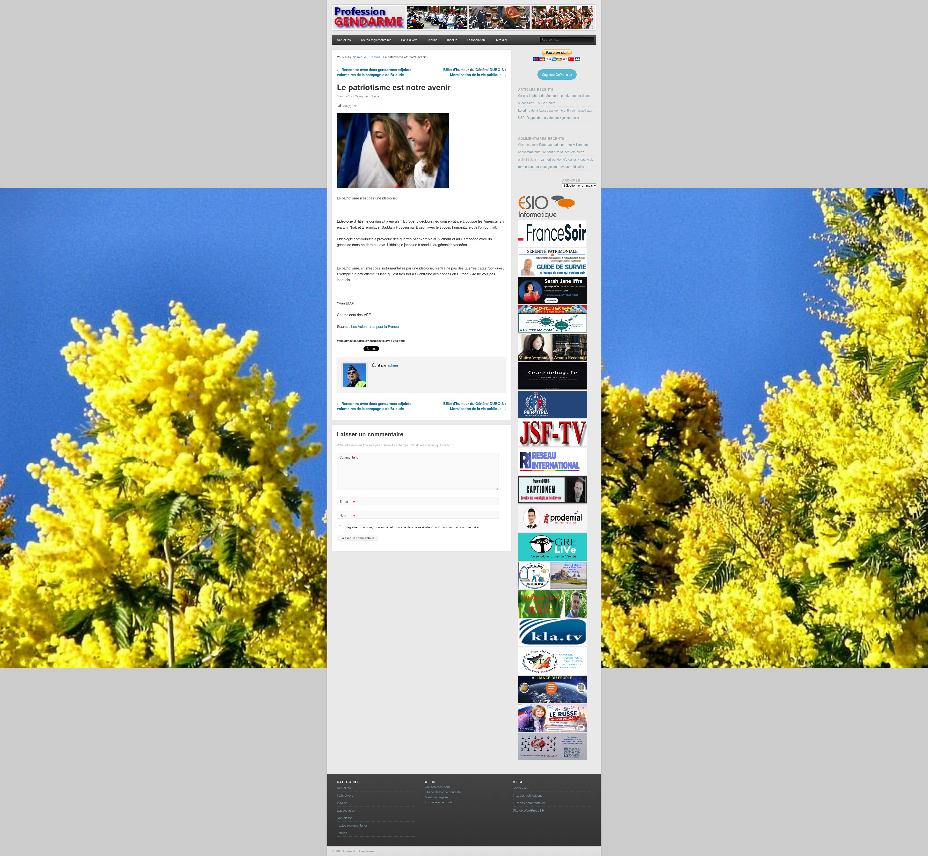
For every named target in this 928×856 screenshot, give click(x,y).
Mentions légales (437, 797)
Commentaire (348, 458)
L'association (346, 810)
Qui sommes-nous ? (439, 787)
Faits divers (409, 39)
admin (393, 365)
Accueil (362, 57)
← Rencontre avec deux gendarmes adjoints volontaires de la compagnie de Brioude (374, 72)
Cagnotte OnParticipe (557, 74)
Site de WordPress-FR (528, 810)
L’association (476, 39)
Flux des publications (528, 795)
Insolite (452, 39)
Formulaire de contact (440, 802)
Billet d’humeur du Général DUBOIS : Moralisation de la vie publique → (474, 72)
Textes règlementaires (376, 39)
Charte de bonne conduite (443, 792)
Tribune (432, 39)
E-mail (347, 502)
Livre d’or (500, 39)
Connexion (520, 787)
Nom (347, 516)
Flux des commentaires (529, 802)
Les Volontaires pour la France (374, 326)
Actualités (344, 39)
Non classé (345, 817)
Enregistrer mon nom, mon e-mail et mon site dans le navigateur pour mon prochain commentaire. (411, 527)
